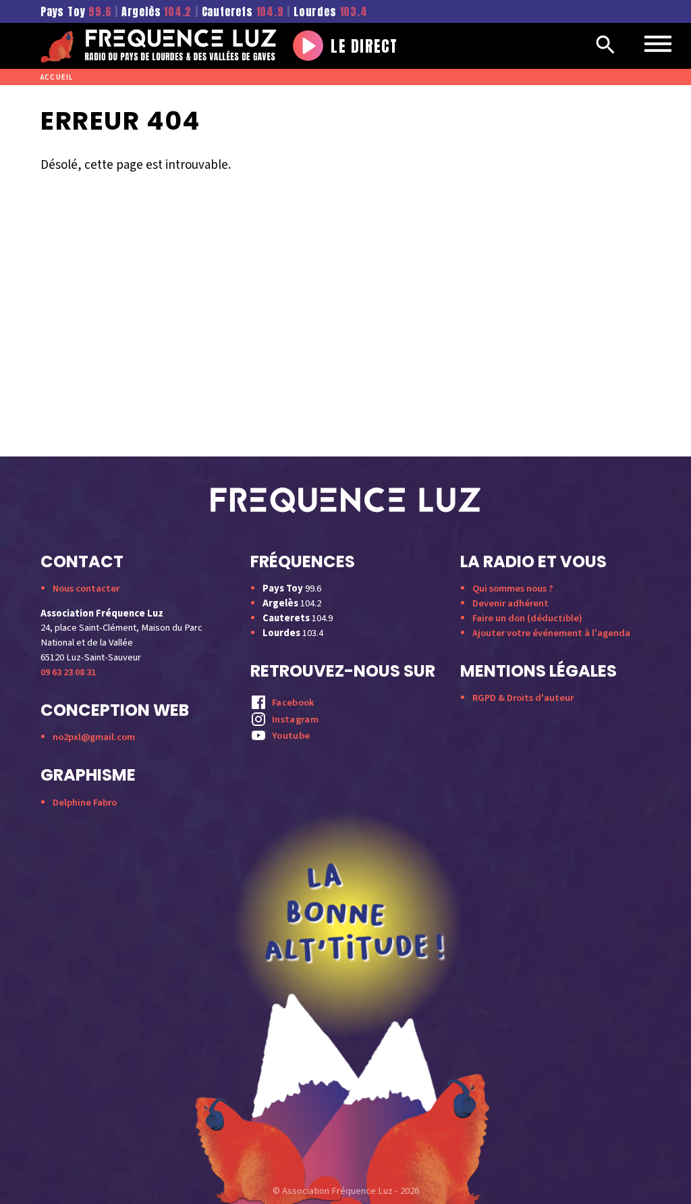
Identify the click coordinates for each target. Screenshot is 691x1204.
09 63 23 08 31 (68, 672)
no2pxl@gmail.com (94, 737)
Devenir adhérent (510, 603)
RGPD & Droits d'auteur (523, 698)
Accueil (57, 77)
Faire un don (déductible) (527, 618)
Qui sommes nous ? (512, 588)
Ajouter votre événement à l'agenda (551, 633)
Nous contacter (86, 588)
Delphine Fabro (85, 802)
